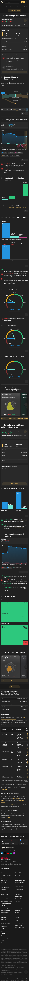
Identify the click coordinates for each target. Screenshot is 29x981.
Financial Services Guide (6, 974)
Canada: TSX (4, 885)
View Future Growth (15, 10)
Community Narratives (20, 898)
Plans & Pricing (18, 908)
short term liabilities (19, 521)
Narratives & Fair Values (20, 880)
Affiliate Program (18, 925)
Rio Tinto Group (4, 938)
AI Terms (20, 972)
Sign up (23, 2)
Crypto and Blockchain (6, 915)
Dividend (17, 6)
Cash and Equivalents (18, 567)
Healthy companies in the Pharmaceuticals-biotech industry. (14, 680)
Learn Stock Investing (19, 923)
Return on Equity (17, 318)
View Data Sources (5, 868)
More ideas (3, 919)
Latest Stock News (19, 889)
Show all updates (14, 483)
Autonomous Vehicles (5, 910)
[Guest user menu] (27, 2)
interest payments (21, 588)
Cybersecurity (4, 917)
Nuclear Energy (4, 908)
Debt (17, 446)
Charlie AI (17, 930)
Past (6, 6)
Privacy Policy (14, 972)
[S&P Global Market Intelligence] (5, 858)
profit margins (7, 170)
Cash (3, 452)
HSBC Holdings (4, 928)
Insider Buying (4, 905)
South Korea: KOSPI (5, 891)
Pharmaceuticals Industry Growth (9, 38)
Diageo (2, 935)
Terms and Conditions (6, 972)
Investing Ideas (18, 896)
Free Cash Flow (19, 152)
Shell (2, 931)
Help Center (17, 920)
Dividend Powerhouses (6, 903)
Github (8, 817)
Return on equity (6, 43)
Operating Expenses (15, 155)
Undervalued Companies (6, 901)
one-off (23, 163)
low (10, 320)
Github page (16, 798)
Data (23, 572)
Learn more (4, 789)
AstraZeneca (4, 926)
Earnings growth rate (8, 35)
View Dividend (15, 686)
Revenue (4, 152)
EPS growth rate (19, 35)
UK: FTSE (3, 878)
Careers (17, 917)
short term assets (23, 519)
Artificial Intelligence (5, 912)
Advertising (17, 910)
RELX (2, 940)
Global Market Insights (20, 892)
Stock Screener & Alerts (20, 878)
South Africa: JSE (5, 887)
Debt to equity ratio (8, 446)
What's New (17, 901)
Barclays (3, 944)
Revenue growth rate (7, 41)
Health (11, 6)
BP (1, 942)
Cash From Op (5, 155)
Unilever (3, 933)
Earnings (11, 152)
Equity (3, 455)
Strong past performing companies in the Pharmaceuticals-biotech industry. (14, 418)
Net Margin (4, 46)
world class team (13, 804)
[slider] (27, 110)
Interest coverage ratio (7, 449)
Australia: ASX (4, 880)
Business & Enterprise (20, 927)
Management (24, 6)
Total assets (5, 460)
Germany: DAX (4, 894)
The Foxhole (17, 894)
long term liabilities (19, 526)
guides (2, 800)
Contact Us (17, 915)
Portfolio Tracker (18, 875)
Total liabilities (5, 458)
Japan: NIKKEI (4, 889)
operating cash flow (8, 585)
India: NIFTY (3, 882)
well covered (22, 583)
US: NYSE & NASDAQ (6, 875)
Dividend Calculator (19, 882)
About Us (17, 912)
